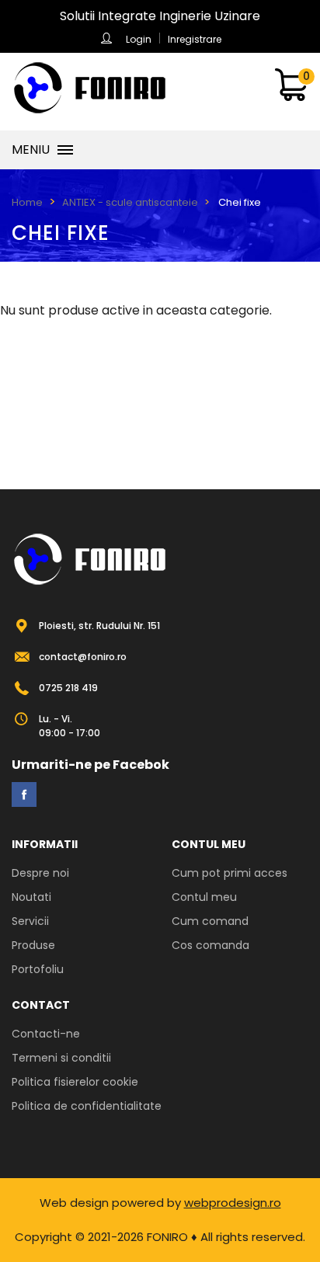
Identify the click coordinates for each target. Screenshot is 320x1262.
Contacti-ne (46, 1033)
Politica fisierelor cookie (75, 1082)
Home (27, 202)
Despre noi (40, 873)
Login (138, 39)
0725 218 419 (68, 687)
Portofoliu (38, 969)
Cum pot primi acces (229, 873)
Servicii (30, 921)
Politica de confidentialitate (87, 1106)
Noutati (31, 897)
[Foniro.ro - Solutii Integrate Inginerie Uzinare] (89, 88)
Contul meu (204, 897)
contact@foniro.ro (83, 656)
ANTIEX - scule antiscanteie (130, 202)
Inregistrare (194, 39)
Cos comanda (210, 945)
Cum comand (210, 921)
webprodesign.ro (232, 1202)
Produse (33, 945)
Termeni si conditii (61, 1058)
